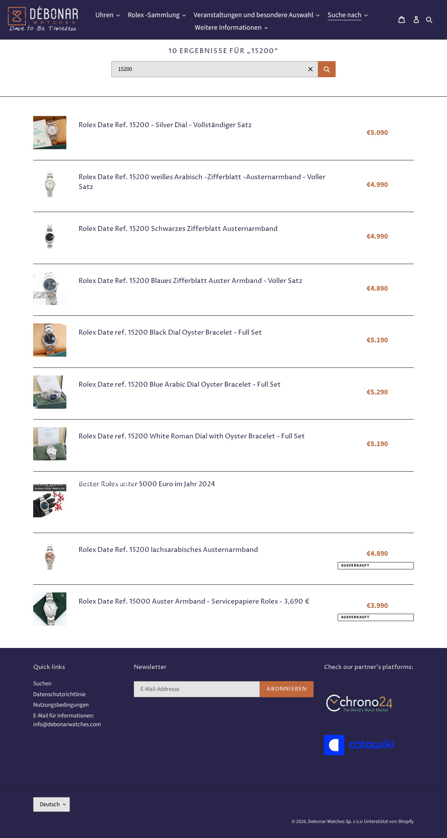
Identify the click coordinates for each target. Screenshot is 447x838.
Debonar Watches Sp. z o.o (336, 821)
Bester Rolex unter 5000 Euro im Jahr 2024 (83, 483)
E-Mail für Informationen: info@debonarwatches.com (67, 720)
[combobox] (214, 69)
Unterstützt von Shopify (389, 821)
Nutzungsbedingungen (61, 705)
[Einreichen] (327, 69)
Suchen (42, 683)
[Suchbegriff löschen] (310, 69)
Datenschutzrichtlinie (59, 694)
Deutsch (50, 804)
